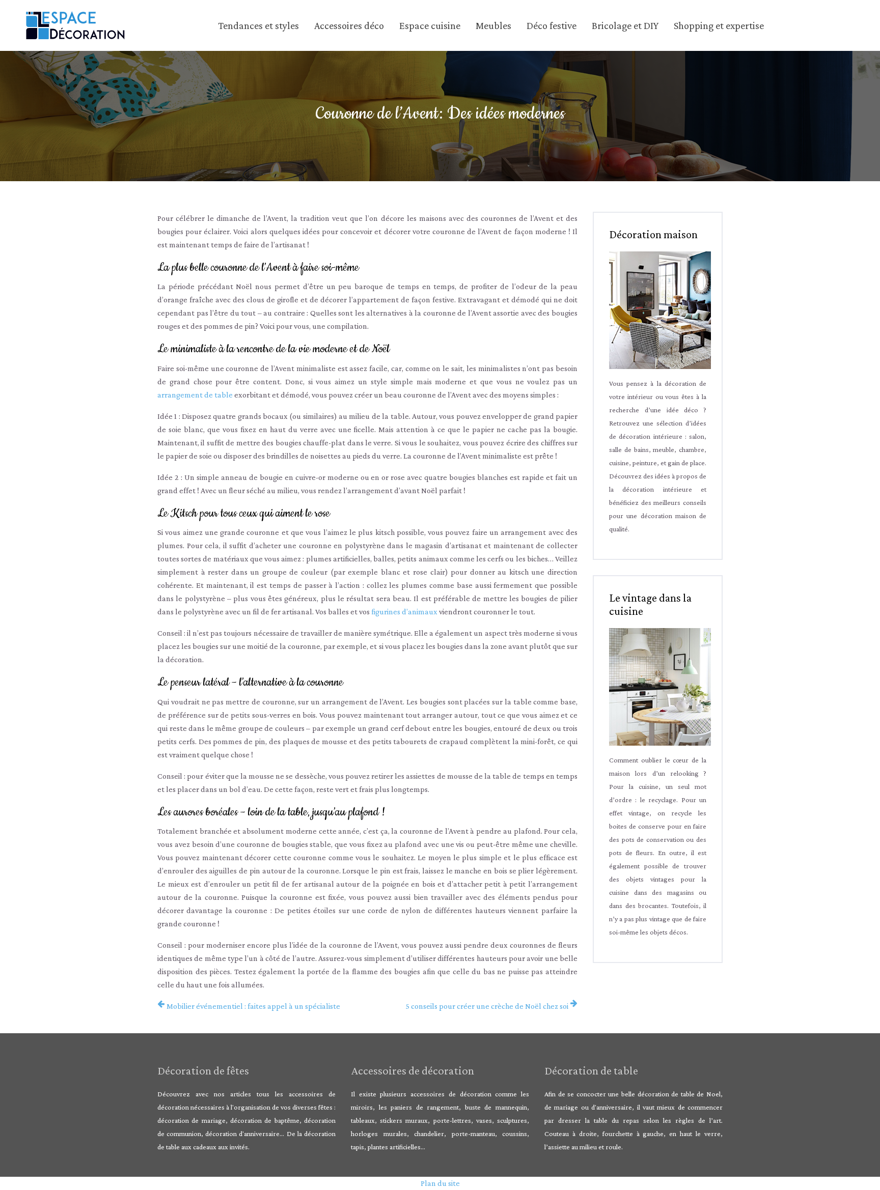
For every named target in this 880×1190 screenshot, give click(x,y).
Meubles (493, 25)
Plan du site (440, 1183)
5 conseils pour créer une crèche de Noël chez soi (486, 1006)
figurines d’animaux (404, 611)
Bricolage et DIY (625, 25)
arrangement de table (195, 394)
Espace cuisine (429, 25)
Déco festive (551, 25)
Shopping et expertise (719, 25)
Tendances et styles (258, 25)
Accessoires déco (349, 25)
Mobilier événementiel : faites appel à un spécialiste (253, 1006)
